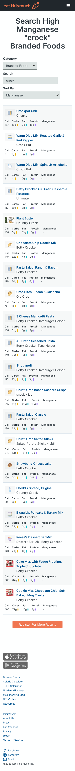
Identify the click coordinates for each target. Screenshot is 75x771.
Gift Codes (9, 699)
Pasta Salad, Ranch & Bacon (37, 267)
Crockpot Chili (27, 111)
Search (8, 73)
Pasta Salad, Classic (31, 414)
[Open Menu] (68, 5)
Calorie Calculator (13, 681)
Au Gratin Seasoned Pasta (35, 341)
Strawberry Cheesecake (33, 463)
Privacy (7, 731)
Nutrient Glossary (13, 690)
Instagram (13, 754)
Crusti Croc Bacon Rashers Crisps (41, 390)
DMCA (6, 735)
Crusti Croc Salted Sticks (34, 439)
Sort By (8, 88)
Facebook (13, 750)
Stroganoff (24, 365)
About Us (8, 718)
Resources (9, 703)
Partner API (9, 713)
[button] (20, 66)
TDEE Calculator (12, 686)
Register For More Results (37, 624)
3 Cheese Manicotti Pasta (35, 316)
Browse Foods (11, 677)
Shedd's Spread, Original (34, 488)
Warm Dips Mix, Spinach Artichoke (41, 165)
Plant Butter (25, 218)
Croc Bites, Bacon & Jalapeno (38, 292)
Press (6, 722)
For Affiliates (10, 727)
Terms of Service (13, 740)
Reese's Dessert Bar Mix (34, 537)
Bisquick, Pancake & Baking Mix (39, 512)
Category (10, 58)
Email (11, 759)
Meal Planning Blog (14, 694)
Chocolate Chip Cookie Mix (36, 243)
